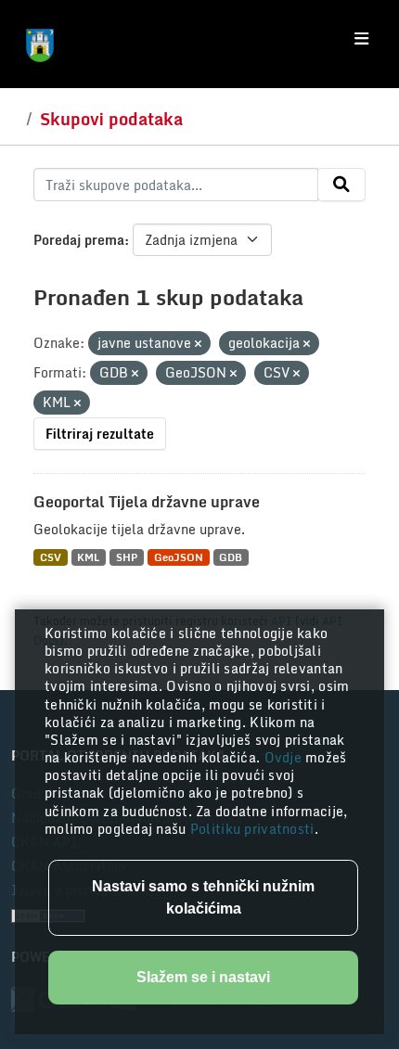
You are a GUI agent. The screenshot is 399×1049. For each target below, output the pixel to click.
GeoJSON (178, 557)
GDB (230, 557)
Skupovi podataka (111, 119)
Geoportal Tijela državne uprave (146, 502)
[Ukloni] (198, 344)
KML (88, 557)
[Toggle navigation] (361, 39)
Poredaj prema (78, 239)
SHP (126, 557)
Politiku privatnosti (252, 828)
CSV (50, 557)
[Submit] (341, 184)
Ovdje (285, 757)
